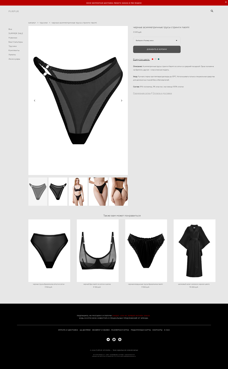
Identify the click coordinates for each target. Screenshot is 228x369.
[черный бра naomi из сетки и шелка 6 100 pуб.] (98, 250)
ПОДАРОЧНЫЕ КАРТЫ (141, 330)
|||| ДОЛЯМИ (85, 330)
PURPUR (14, 11)
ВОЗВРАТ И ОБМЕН (101, 330)
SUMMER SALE (16, 33)
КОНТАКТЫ (158, 330)
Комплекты (14, 50)
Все (10, 29)
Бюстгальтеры (16, 42)
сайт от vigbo (114, 362)
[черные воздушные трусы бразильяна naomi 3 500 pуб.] (146, 250)
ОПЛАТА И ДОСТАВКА (68, 330)
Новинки (13, 38)
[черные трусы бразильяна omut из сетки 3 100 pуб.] (49, 250)
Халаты (12, 55)
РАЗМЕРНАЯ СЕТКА (120, 330)
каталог (32, 23)
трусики (44, 23)
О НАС (167, 330)
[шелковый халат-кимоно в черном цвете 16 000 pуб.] (194, 250)
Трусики (13, 46)
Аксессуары (14, 59)
